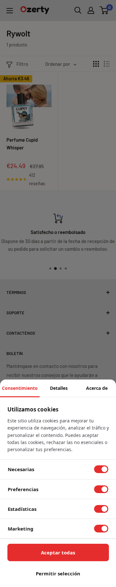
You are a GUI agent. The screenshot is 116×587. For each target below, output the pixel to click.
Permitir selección (58, 573)
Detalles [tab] (59, 388)
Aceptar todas (58, 552)
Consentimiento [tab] (20, 388)
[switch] (101, 469)
